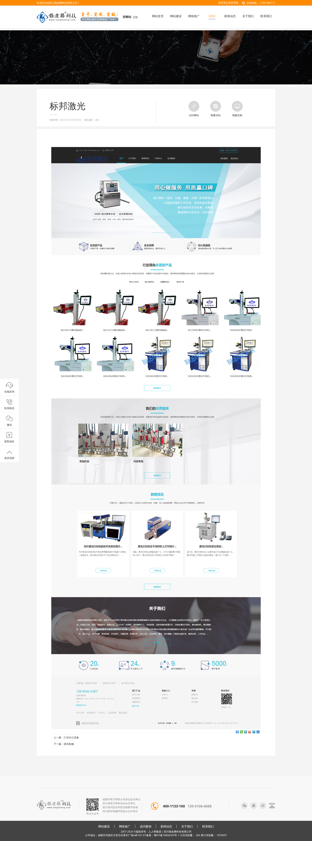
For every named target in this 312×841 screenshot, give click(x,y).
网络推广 (125, 826)
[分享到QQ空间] (245, 731)
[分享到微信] (241, 731)
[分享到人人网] (258, 731)
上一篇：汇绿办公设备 (66, 737)
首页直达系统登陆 (228, 2)
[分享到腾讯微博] (253, 731)
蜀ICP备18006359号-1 (166, 835)
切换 (135, 17)
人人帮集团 (155, 831)
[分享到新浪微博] (249, 731)
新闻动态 (166, 826)
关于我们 (187, 826)
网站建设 (104, 826)
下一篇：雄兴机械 (64, 744)
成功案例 (145, 826)
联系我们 (208, 826)
